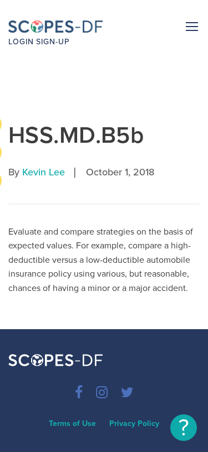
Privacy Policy (134, 423)
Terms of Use (72, 423)
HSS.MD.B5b (76, 135)
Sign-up (52, 41)
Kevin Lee (43, 172)
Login (21, 41)
